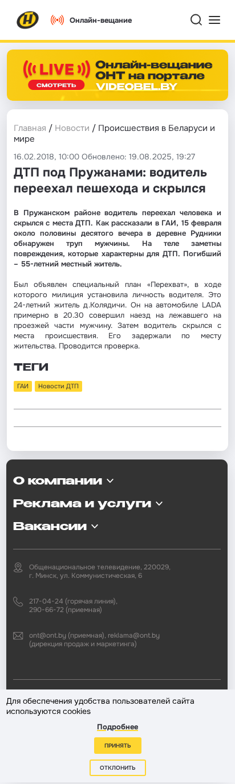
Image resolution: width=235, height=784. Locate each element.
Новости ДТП (58, 386)
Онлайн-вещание (101, 20)
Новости (72, 128)
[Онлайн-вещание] (117, 75)
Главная (30, 128)
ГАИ (23, 386)
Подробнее (117, 727)
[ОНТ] (28, 20)
